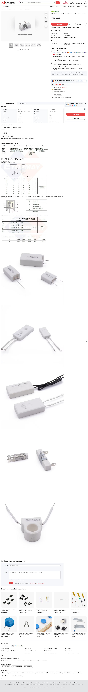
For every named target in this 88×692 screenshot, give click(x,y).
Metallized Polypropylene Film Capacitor (9, 650)
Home (2, 9)
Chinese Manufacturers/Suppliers (28, 682)
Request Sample (75, 27)
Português (22, 684)
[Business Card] (84, 109)
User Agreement (51, 686)
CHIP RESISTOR (26, 653)
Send (11, 583)
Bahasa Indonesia (80, 684)
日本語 (58, 684)
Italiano (37, 684)
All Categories (6, 6)
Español (18, 684)
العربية (51, 684)
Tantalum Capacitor (48, 650)
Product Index (66, 682)
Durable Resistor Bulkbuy (17, 675)
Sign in (85, 3)
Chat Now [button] (79, 24)
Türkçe (69, 684)
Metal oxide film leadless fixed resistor (72, 653)
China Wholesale (39, 682)
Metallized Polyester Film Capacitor (30, 650)
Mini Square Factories (40, 672)
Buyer (57, 6)
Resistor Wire (59, 672)
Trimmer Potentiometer (17, 666)
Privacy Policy (63, 686)
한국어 (54, 684)
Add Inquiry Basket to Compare (25, 50)
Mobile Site (72, 682)
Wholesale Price (46, 682)
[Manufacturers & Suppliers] (8, 2)
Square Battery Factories (28, 672)
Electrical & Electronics (9, 9)
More (2, 678)
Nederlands (46, 684)
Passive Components (17, 9)
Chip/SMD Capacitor (27, 648)
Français (27, 684)
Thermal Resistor (5, 675)
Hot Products (12, 682)
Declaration (57, 686)
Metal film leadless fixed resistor (50, 653)
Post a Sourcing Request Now (37, 583)
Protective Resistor (77, 672)
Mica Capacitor (4, 653)
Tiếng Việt (73, 684)
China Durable (5, 672)
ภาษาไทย (65, 684)
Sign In (53, 97)
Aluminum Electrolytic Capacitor (50, 648)
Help (64, 6)
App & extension (71, 6)
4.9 (71, 105)
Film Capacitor (68, 648)
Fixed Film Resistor (6, 666)
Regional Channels (59, 682)
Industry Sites (52, 682)
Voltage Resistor (50, 672)
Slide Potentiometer (28, 666)
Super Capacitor (68, 650)
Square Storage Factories (16, 672)
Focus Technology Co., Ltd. (35, 686)
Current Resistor (68, 672)
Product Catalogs (19, 645)
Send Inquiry (59, 24)
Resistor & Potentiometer (27, 9)
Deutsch (41, 684)
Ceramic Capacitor (5, 648)
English (14, 684)
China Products (19, 682)
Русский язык (32, 684)
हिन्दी (61, 684)
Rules (86, 6)
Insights (76, 682)
